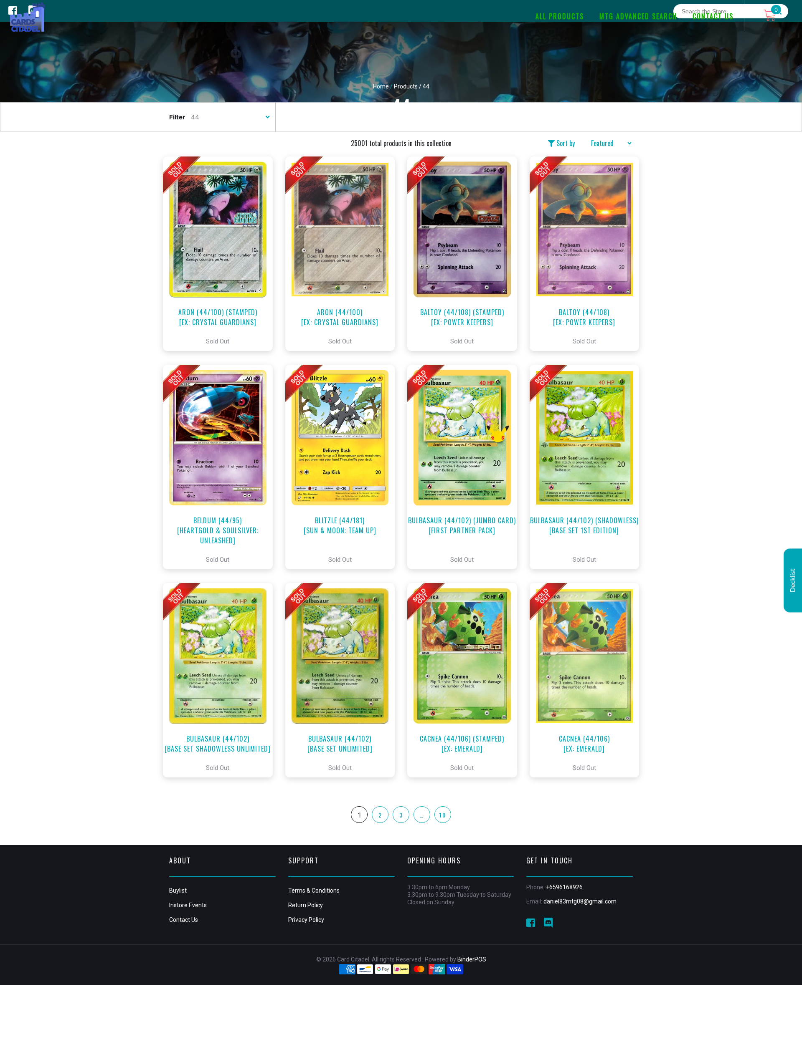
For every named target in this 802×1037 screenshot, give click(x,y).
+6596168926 (564, 887)
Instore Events (188, 905)
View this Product (222, 254)
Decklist (792, 580)
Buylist (178, 890)
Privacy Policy (306, 919)
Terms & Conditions (314, 890)
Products (406, 86)
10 (442, 814)
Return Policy (305, 905)
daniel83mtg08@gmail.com (580, 901)
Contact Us (183, 919)
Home (381, 86)
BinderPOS (471, 959)
